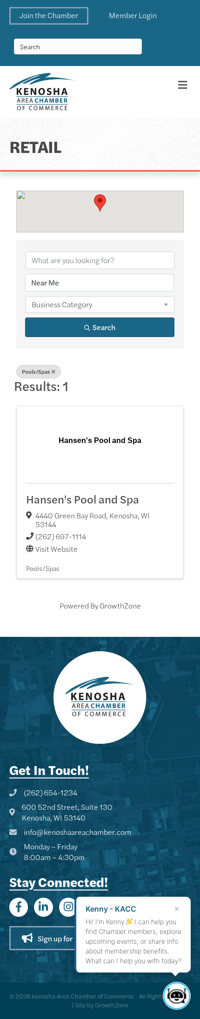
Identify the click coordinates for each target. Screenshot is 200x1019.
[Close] (176, 908)
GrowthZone (120, 605)
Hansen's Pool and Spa (82, 499)
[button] (48, 16)
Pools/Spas (36, 371)
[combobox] (100, 304)
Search (104, 327)
